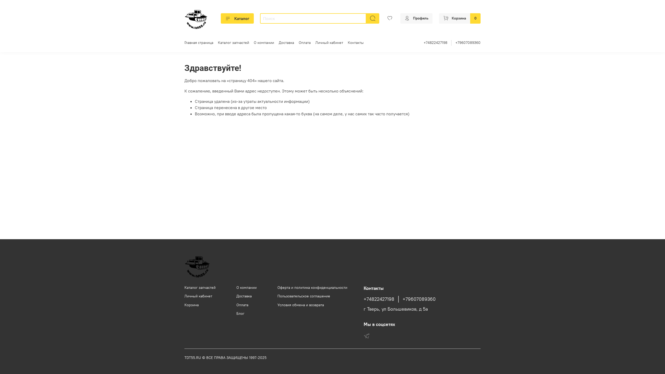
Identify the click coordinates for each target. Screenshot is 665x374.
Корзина (191, 305)
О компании (264, 42)
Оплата (305, 42)
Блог (240, 313)
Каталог (241, 18)
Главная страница (198, 42)
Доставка (286, 42)
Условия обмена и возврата (300, 305)
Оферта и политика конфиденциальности (312, 287)
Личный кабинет (329, 42)
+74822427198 (435, 42)
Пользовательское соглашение (303, 296)
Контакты (356, 42)
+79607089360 (468, 42)
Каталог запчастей (233, 42)
